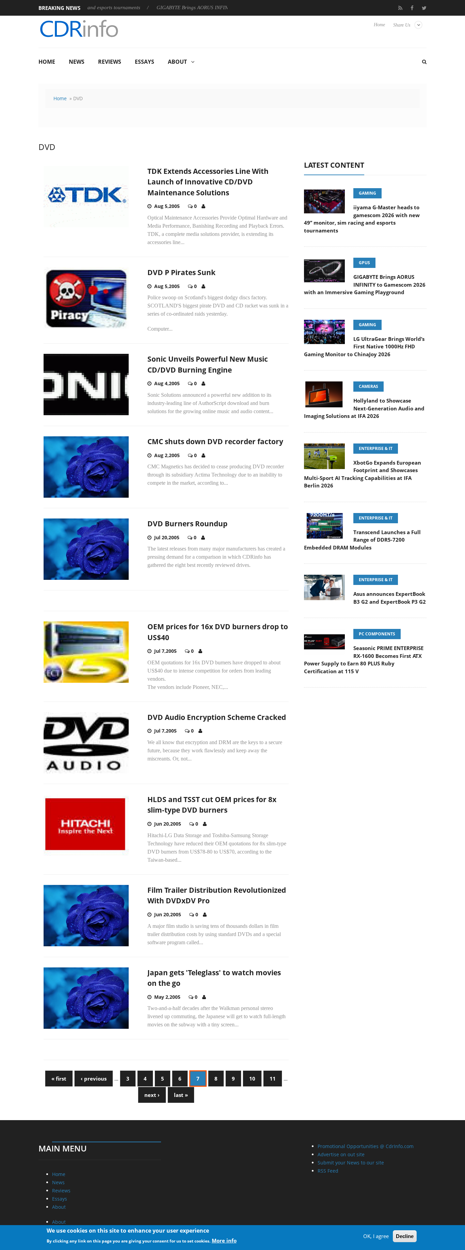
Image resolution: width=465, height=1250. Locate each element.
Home (379, 24)
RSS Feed (328, 1171)
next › (152, 1094)
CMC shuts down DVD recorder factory (215, 441)
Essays (144, 61)
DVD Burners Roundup (187, 523)
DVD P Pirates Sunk (181, 272)
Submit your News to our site (351, 1162)
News (76, 61)
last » (181, 1094)
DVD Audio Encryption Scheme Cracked (216, 717)
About (177, 61)
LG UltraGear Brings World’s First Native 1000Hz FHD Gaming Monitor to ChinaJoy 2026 (364, 346)
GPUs (364, 263)
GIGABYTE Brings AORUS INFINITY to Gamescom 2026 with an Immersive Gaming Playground (365, 284)
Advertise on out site (341, 1154)
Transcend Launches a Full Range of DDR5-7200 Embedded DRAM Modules (362, 540)
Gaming (367, 193)
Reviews (109, 61)
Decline (405, 1236)
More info (224, 1240)
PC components (377, 634)
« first (58, 1078)
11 (273, 1078)
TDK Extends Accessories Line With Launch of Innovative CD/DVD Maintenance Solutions (208, 181)
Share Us (401, 25)
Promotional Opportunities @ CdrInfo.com (366, 1146)
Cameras (368, 386)
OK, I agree (376, 1236)
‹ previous (94, 1078)
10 (252, 1078)
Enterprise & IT (375, 448)
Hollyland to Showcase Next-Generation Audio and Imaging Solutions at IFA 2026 (364, 408)
